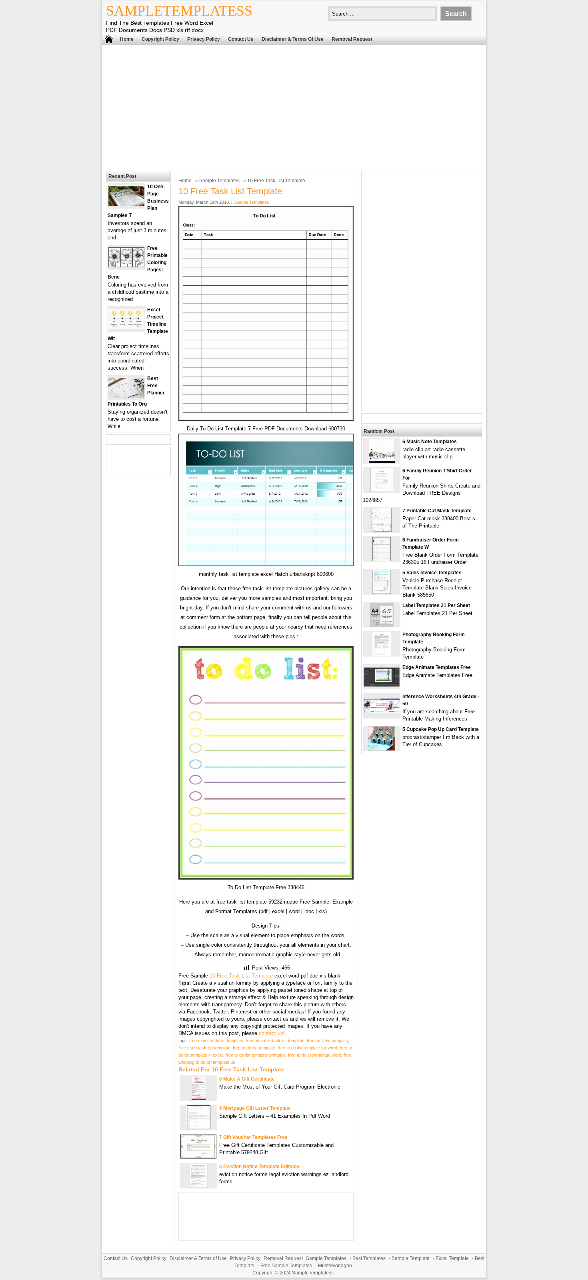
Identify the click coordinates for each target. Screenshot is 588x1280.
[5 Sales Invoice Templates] (381, 592)
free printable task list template (275, 1040)
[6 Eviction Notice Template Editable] (198, 1186)
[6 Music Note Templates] (382, 461)
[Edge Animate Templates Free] (382, 685)
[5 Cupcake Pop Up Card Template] (381, 749)
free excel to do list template (216, 1040)
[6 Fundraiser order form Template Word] (381, 559)
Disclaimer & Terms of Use (293, 39)
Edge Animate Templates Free (436, 667)
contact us (271, 1033)
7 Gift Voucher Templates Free (253, 1137)
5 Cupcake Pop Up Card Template (440, 729)
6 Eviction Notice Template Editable (259, 1166)
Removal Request (352, 39)
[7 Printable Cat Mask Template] (382, 530)
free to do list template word (314, 1055)
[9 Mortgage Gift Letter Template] (198, 1128)
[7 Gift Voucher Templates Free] (198, 1157)
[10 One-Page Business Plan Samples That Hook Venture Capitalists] (126, 204)
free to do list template (254, 1047)
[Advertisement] (294, 107)
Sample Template (411, 1258)
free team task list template (204, 1047)
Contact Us (241, 39)
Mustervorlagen (335, 1265)
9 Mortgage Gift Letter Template (255, 1108)
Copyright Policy (160, 39)
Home (127, 39)
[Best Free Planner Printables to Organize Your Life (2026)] (126, 396)
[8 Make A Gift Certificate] (199, 1098)
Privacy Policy (203, 39)
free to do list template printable (256, 1055)
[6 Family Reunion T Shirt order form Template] (381, 490)
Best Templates (369, 1258)
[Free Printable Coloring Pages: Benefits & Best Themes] (126, 266)
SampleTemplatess (179, 11)
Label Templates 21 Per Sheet (436, 605)
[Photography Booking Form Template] (381, 654)
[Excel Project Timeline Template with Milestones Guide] (126, 327)
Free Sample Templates (286, 1265)
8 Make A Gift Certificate (247, 1079)
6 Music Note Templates (429, 441)
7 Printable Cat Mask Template (437, 511)
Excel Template (452, 1258)
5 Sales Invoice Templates (432, 572)
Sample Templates (219, 180)
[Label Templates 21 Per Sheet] (382, 625)
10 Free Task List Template (241, 976)
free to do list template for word (307, 1047)
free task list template (327, 1040)
